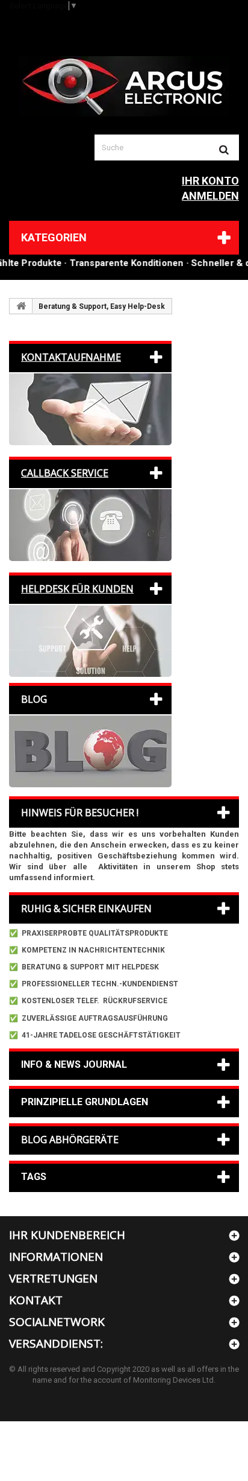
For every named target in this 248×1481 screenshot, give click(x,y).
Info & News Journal (74, 1064)
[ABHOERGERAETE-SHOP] (124, 86)
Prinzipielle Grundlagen (84, 1102)
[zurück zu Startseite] (21, 306)
